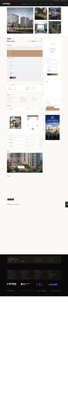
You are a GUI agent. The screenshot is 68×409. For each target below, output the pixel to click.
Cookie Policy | (55, 290)
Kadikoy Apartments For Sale (11, 275)
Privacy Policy (59, 290)
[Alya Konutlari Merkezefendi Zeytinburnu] (15, 215)
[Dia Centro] (52, 44)
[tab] (55, 10)
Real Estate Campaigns (11, 272)
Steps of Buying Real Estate (38, 272)
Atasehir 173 (48, 99)
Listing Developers (37, 278)
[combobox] (50, 108)
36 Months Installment (23, 101)
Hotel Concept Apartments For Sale (26, 278)
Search (52, 109)
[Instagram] (32, 290)
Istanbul (15, 89)
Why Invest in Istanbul (38, 275)
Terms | (52, 290)
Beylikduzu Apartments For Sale (12, 278)
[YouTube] (29, 290)
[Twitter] (23, 290)
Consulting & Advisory (51, 275)
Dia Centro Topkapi (52, 48)
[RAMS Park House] (52, 87)
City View (9, 100)
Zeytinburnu (33, 89)
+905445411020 (52, 52)
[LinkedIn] (26, 290)
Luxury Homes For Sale (25, 275)
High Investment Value (23, 98)
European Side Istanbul (34, 87)
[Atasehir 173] (52, 97)
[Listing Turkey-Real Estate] (6, 4)
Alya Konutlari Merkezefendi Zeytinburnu (12, 225)
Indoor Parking (10, 98)
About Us (50, 272)
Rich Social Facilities (35, 98)
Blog (49, 278)
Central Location (10, 101)
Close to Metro (34, 100)
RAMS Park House (49, 89)
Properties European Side (25, 272)
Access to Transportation (23, 100)
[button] (23, 109)
